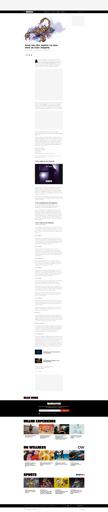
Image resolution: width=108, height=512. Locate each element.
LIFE (44, 350)
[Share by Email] (31, 55)
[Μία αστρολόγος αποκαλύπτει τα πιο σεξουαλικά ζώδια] (38, 360)
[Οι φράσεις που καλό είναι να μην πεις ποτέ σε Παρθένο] (38, 352)
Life (51, 11)
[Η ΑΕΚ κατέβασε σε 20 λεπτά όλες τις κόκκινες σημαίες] (31, 483)
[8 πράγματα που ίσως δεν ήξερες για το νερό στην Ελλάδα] (76, 429)
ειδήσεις (42, 368)
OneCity (54, 11)
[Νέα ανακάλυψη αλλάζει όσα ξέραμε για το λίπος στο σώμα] (46, 455)
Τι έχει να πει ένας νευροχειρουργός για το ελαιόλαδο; (75, 464)
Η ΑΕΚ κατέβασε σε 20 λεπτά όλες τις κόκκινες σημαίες (30, 491)
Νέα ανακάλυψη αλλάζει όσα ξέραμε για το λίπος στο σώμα (46, 464)
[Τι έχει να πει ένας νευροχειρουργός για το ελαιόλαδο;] (76, 455)
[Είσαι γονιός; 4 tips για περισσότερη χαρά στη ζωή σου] (61, 455)
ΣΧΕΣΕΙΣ (44, 359)
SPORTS (30, 475)
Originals (58, 11)
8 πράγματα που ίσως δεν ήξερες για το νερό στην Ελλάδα (76, 436)
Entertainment (46, 11)
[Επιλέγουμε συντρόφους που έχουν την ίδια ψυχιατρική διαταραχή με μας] (31, 455)
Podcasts (62, 11)
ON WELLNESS (35, 448)
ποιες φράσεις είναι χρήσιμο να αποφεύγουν (52, 143)
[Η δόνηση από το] (46, 483)
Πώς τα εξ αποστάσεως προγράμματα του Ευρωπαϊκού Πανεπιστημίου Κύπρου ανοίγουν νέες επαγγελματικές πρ (61, 438)
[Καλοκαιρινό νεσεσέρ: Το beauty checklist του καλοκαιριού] (46, 429)
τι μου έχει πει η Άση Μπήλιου (50, 62)
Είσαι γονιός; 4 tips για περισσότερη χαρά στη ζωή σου (61, 464)
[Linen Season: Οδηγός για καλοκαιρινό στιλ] (31, 429)
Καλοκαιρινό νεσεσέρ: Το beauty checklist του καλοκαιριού (45, 436)
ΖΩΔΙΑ (26, 43)
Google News (47, 366)
